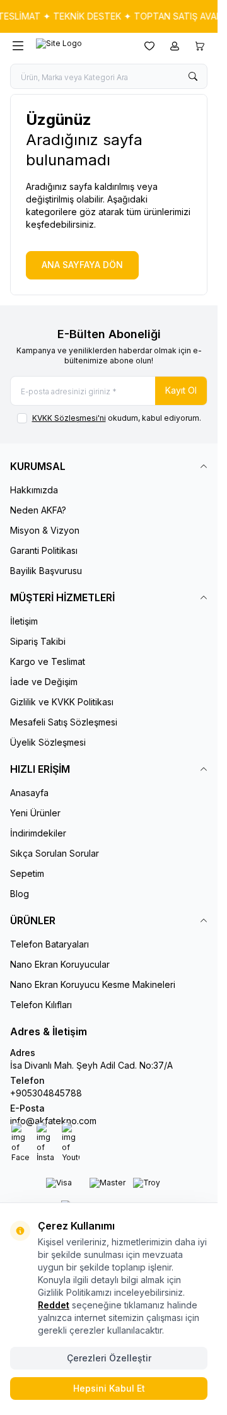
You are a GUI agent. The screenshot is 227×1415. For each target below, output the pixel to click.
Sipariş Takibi (38, 641)
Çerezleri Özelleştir (109, 1358)
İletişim (24, 621)
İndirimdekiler (38, 833)
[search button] (192, 76)
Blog (19, 893)
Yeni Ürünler (35, 812)
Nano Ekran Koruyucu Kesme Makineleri (92, 984)
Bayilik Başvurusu (46, 570)
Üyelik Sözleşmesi (48, 742)
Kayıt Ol (181, 390)
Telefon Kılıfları (41, 1004)
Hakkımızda (34, 489)
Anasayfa (29, 792)
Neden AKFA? (38, 510)
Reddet (53, 1305)
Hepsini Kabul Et (109, 1388)
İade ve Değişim (44, 681)
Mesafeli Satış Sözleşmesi (63, 722)
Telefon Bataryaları (49, 944)
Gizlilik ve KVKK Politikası (62, 701)
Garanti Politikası (44, 550)
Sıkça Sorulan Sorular (54, 853)
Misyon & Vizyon (44, 530)
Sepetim (27, 873)
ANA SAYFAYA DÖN (82, 264)
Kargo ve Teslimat (47, 661)
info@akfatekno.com (53, 1120)
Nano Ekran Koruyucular (60, 964)
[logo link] (81, 46)
